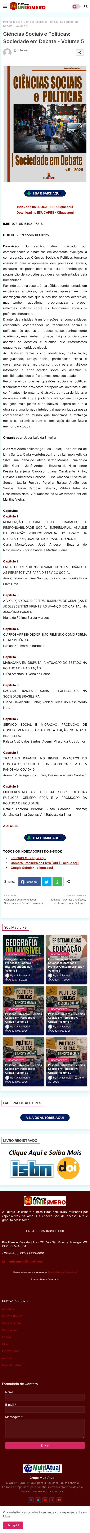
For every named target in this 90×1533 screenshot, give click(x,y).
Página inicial (11, 21)
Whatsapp (57, 881)
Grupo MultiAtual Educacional (62, 1272)
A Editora (8, 1309)
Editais (6, 1337)
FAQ (5, 1344)
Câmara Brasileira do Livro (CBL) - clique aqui (45, 863)
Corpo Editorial (12, 1323)
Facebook (32, 881)
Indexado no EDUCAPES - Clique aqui (45, 207)
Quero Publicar (12, 1316)
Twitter (46, 881)
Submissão (9, 1330)
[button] (86, 6)
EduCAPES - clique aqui (28, 858)
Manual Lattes (11, 1365)
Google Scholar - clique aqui (32, 868)
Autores (7, 1358)
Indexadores (10, 1351)
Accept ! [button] (13, 1525)
